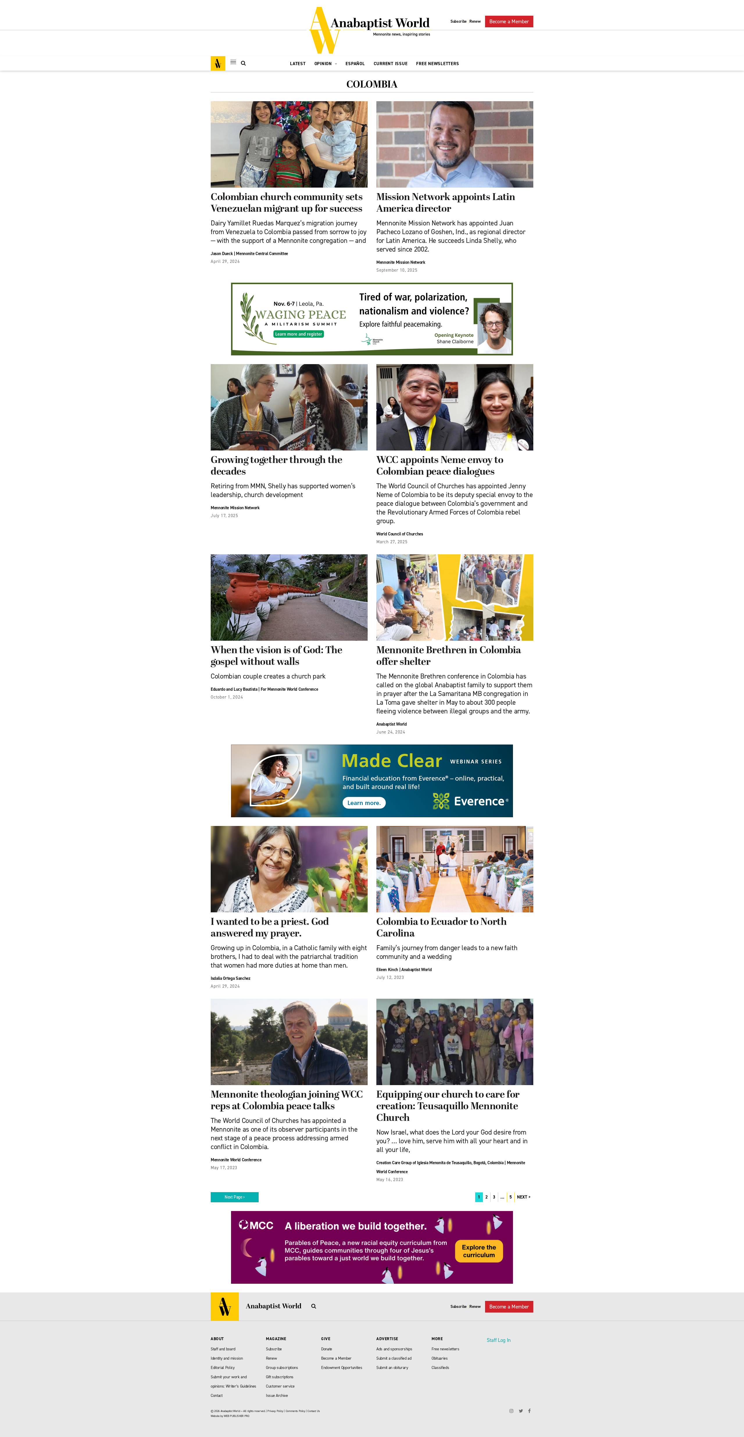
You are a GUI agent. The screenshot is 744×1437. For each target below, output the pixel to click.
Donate (326, 1349)
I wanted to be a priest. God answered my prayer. (270, 928)
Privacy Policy (275, 1411)
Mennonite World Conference (236, 1160)
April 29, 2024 (225, 986)
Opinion (323, 64)
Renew (474, 21)
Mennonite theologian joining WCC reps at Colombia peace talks (287, 1100)
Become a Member (509, 21)
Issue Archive (277, 1395)
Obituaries (440, 1358)
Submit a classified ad (394, 1358)
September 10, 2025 (397, 270)
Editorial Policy (223, 1367)
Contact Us (313, 1411)
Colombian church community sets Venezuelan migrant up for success (286, 203)
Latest (298, 64)
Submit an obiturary (392, 1367)
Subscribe (458, 21)
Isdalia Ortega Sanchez (231, 978)
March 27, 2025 (392, 542)
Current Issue (391, 64)
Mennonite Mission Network (400, 262)
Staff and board (223, 1349)
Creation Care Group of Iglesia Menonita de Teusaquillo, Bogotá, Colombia (440, 1163)
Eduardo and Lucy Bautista (234, 689)
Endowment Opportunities (341, 1367)
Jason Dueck (222, 254)
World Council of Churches (399, 534)
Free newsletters (445, 1349)
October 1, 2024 (227, 697)
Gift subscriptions (280, 1377)
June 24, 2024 (390, 732)
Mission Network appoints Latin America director (445, 203)
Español (355, 64)
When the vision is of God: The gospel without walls (276, 656)
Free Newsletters (437, 64)
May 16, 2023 (389, 1180)
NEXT (522, 1197)
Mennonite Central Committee (262, 254)
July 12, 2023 (390, 977)
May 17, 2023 (224, 1168)
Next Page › (235, 1197)
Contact (217, 1395)
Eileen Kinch (387, 970)
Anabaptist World (391, 724)
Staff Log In (499, 1340)
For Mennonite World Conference (289, 689)
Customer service (280, 1386)
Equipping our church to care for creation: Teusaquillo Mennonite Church (448, 1106)
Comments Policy (295, 1411)
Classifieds (440, 1367)
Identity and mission (227, 1358)
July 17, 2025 (224, 516)
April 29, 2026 (225, 261)
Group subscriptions (282, 1367)
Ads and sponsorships (394, 1349)
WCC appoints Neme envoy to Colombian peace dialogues (439, 466)
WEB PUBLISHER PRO (236, 1416)
